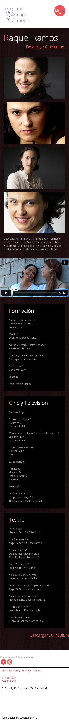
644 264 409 (9, 681)
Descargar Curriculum (45, 47)
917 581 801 (9, 677)
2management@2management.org (22, 670)
